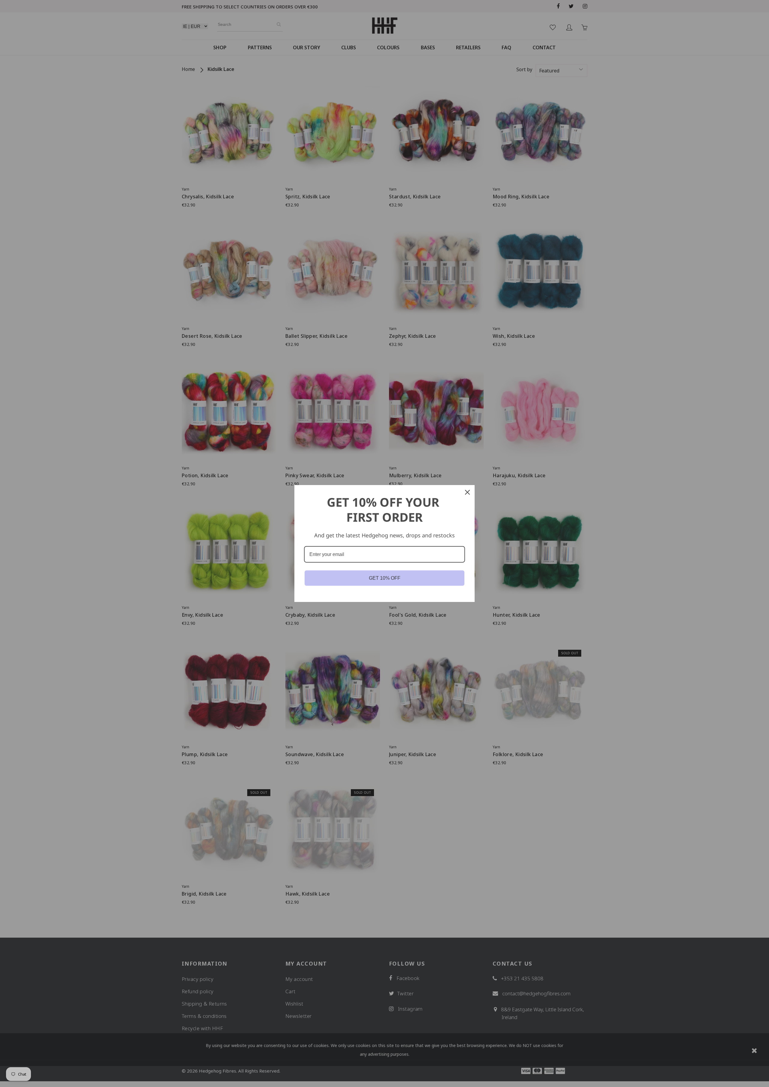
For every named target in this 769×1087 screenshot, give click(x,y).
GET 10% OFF (384, 578)
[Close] (467, 492)
